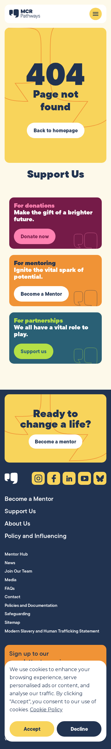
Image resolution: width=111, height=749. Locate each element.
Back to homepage (56, 130)
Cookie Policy (46, 710)
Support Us (20, 511)
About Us (17, 523)
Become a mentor (55, 441)
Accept (32, 729)
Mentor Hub (16, 554)
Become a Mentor (41, 294)
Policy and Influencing (36, 535)
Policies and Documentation (31, 605)
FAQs (9, 588)
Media (10, 580)
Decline (79, 729)
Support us (34, 351)
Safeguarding (17, 614)
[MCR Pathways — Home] (24, 13)
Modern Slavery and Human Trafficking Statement (52, 631)
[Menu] (95, 14)
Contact (12, 597)
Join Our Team (18, 571)
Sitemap (12, 622)
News (10, 563)
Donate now (35, 236)
